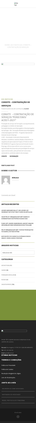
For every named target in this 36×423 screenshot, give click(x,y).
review (3, 279)
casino (3, 270)
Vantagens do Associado (11, 394)
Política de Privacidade (8, 365)
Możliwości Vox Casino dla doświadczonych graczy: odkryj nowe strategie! (16, 237)
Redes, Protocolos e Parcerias (13, 400)
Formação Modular (7, 275)
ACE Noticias (16, 45)
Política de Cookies (7, 369)
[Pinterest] (27, 165)
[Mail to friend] (31, 165)
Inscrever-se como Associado (13, 389)
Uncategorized (6, 284)
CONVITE (4, 156)
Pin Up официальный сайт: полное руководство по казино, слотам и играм (17, 230)
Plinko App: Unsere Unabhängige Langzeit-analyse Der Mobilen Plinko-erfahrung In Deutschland (17, 224)
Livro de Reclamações (8, 377)
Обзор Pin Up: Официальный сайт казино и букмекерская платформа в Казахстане (15, 217)
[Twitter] (18, 165)
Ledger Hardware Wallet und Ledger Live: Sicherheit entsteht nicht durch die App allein (16, 211)
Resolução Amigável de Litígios (11, 373)
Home (7, 45)
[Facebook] (23, 165)
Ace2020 (26, 109)
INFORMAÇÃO (14, 156)
